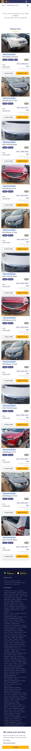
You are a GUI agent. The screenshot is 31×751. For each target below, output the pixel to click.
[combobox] (7, 1)
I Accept (15, 747)
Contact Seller (8, 73)
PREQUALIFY (13, 5)
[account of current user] (27, 5)
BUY (4, 5)
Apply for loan (22, 73)
